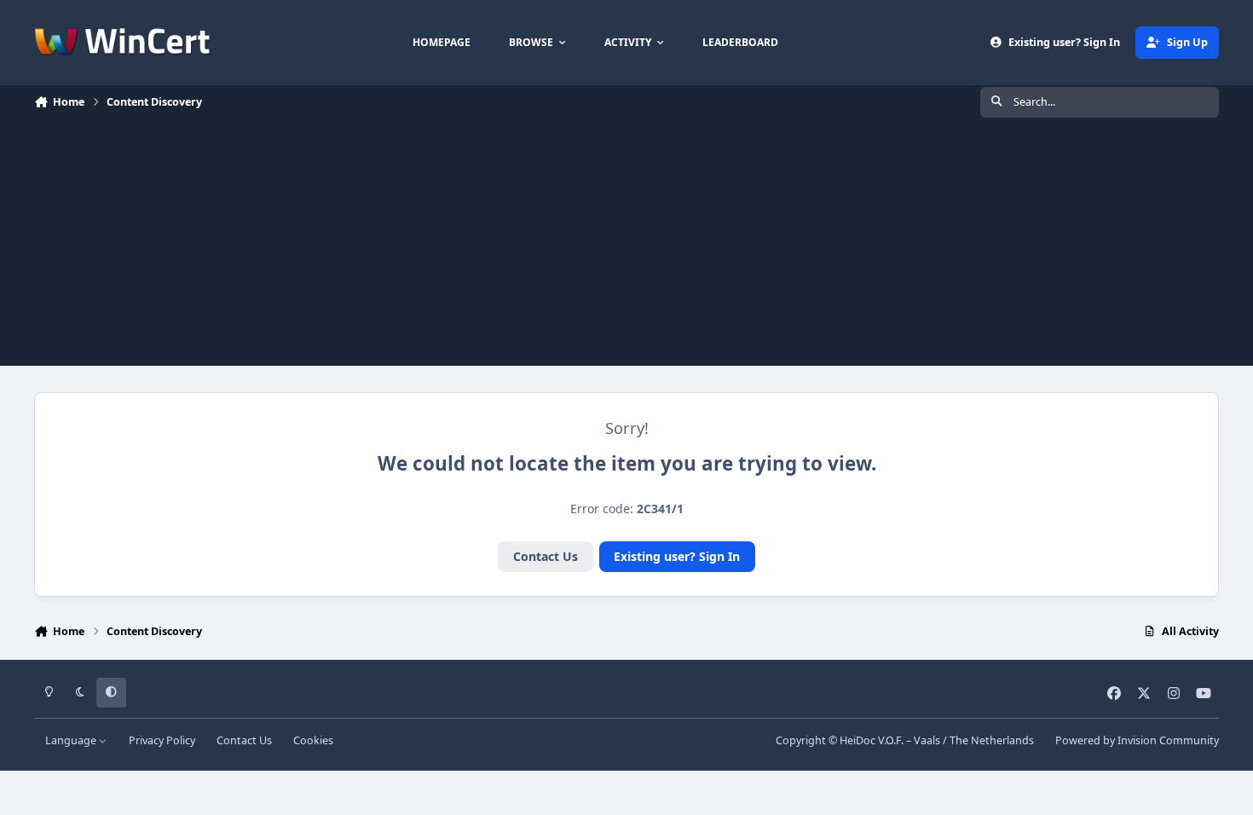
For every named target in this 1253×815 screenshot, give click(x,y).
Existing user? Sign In (677, 556)
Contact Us (545, 556)
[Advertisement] (626, 246)
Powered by (1137, 740)
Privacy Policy (162, 740)
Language (72, 740)
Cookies (313, 740)
